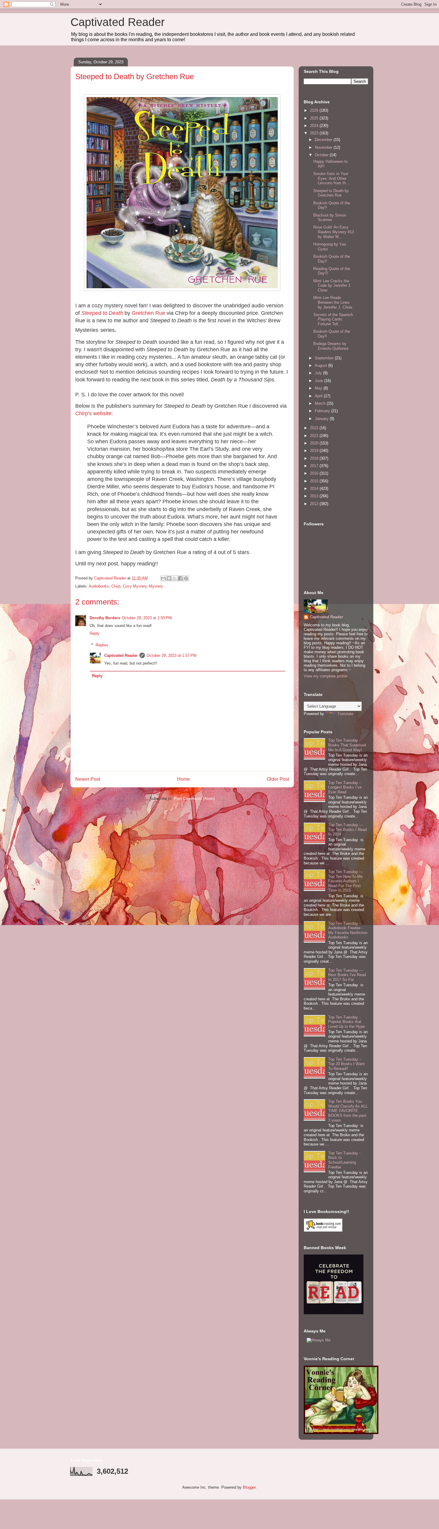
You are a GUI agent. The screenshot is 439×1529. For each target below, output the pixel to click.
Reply (94, 633)
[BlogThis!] (169, 578)
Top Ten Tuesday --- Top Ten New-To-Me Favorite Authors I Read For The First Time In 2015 (345, 880)
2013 (315, 496)
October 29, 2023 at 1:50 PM (147, 618)
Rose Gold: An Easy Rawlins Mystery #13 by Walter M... (333, 232)
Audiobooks (99, 586)
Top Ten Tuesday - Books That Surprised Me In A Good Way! (347, 745)
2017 (315, 466)
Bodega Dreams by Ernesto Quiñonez (331, 346)
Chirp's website (93, 413)
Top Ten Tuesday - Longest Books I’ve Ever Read (345, 787)
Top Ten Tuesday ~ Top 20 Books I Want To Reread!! (346, 1064)
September (325, 358)
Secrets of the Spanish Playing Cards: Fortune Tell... (333, 319)
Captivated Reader (117, 22)
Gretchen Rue (148, 313)
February (323, 411)
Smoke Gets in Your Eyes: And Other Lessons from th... (331, 178)
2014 (315, 488)
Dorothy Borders (105, 618)
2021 (315, 435)
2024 (315, 125)
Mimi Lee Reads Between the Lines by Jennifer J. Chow (332, 302)
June (319, 380)
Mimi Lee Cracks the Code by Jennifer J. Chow (332, 285)
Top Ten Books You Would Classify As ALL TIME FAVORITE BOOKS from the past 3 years (348, 1110)
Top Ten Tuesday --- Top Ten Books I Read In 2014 (347, 829)
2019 (315, 450)
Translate (345, 713)
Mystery (156, 586)
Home (183, 779)
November (324, 147)
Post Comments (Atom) (194, 798)
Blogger (249, 1487)
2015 (315, 481)
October (322, 155)
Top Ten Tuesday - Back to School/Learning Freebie (344, 1160)
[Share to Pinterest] (186, 578)
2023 (315, 133)
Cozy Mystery (135, 586)
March (321, 403)
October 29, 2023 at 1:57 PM (172, 655)
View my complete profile (325, 676)
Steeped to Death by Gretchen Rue (331, 193)
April (319, 396)
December (324, 139)
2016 (315, 473)
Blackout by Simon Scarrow (329, 217)
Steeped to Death (102, 313)
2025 (315, 118)
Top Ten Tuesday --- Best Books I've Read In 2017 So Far (347, 975)
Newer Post (87, 779)
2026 (315, 110)
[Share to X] (175, 578)
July (319, 373)
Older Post (278, 779)
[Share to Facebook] (180, 578)
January (322, 418)
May (319, 388)
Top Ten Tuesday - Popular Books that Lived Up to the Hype (346, 1022)
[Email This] (163, 578)
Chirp (115, 586)
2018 (315, 458)
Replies (102, 644)
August (321, 365)
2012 (315, 504)
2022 (315, 428)
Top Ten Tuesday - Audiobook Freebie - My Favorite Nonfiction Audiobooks (347, 930)
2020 (315, 443)
